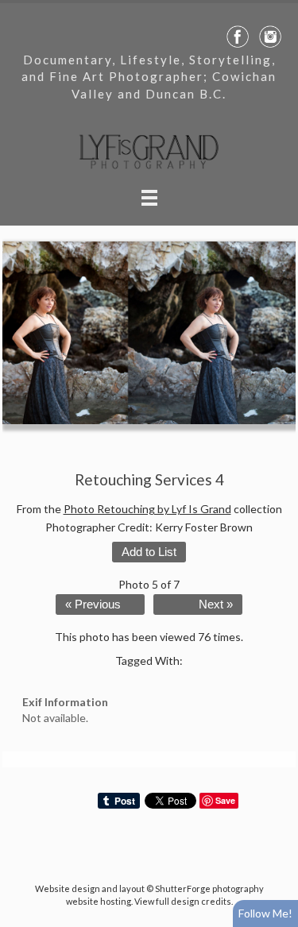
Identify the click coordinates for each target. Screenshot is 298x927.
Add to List (149, 552)
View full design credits (182, 901)
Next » (216, 604)
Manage (277, 8)
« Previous (93, 604)
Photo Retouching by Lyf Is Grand (147, 509)
